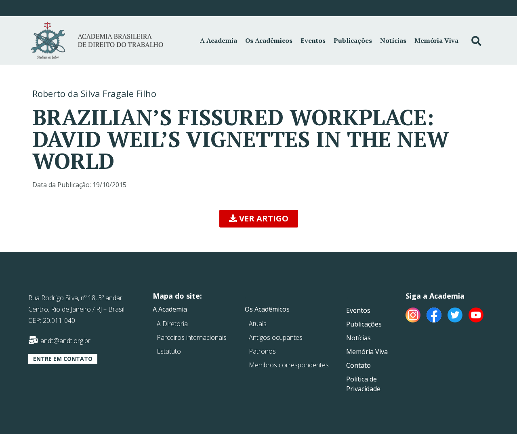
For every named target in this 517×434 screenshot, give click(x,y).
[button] (258, 219)
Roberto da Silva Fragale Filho (94, 93)
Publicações (353, 40)
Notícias (393, 40)
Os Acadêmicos (268, 40)
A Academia (218, 40)
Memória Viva (436, 40)
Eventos (313, 40)
